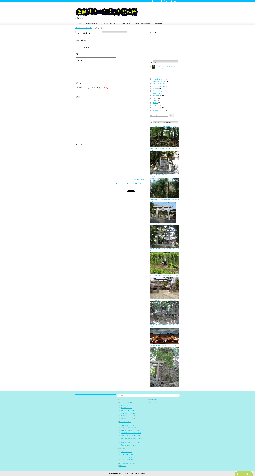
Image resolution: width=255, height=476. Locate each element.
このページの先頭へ (244, 474)
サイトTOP (156, 1)
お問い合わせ (158, 23)
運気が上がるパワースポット (128, 425)
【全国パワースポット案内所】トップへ (129, 184)
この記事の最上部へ (137, 179)
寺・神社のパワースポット (128, 415)
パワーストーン (125, 23)
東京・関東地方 (157, 95)
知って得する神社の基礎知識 (142, 23)
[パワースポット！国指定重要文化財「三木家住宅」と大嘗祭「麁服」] (164, 343)
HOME (79, 23)
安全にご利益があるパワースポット (130, 445)
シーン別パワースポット (92, 23)
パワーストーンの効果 (127, 459)
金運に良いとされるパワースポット (130, 427)
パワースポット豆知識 (159, 86)
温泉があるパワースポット (128, 418)
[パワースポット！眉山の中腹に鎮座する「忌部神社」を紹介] (164, 298)
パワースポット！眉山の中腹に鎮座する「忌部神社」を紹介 (164, 275)
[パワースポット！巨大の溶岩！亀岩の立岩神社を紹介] (164, 385)
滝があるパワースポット (127, 410)
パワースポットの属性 (159, 84)
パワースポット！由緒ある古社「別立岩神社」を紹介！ (163, 126)
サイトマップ (153, 402)
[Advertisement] (110, 120)
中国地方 (155, 100)
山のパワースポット (126, 405)
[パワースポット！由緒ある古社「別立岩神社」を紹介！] (164, 146)
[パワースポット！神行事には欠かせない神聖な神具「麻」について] (164, 273)
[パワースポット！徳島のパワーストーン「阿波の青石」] (164, 322)
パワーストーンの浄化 (127, 454)
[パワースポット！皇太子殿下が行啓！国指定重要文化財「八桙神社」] (164, 172)
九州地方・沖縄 (157, 105)
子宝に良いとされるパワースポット (130, 442)
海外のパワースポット (159, 110)
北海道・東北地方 (157, 91)
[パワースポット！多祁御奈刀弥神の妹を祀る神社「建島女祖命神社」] (163, 221)
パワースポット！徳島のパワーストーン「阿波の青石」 (163, 300)
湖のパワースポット (126, 408)
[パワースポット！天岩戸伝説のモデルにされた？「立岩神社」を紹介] (164, 197)
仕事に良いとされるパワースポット (130, 435)
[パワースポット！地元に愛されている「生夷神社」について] (164, 246)
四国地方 (155, 103)
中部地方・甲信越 (157, 93)
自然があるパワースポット (128, 413)
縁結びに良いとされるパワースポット (131, 433)
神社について (156, 88)
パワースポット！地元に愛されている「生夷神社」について (164, 224)
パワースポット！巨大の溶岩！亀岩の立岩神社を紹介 (163, 345)
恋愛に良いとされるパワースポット (130, 430)
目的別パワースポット (110, 23)
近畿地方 (155, 98)
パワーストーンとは (126, 452)
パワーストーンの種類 (127, 457)
